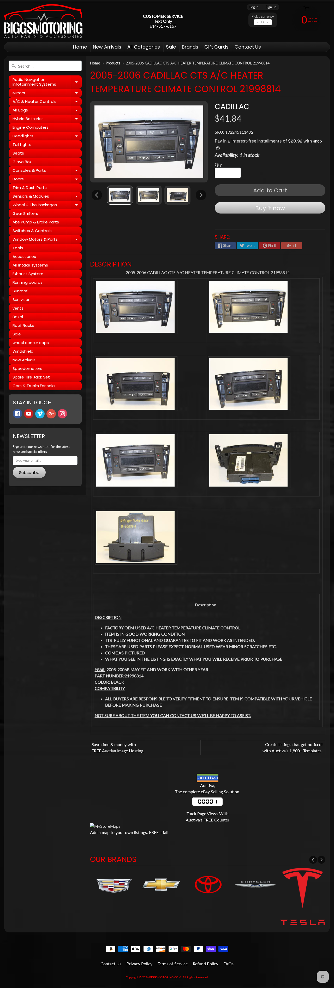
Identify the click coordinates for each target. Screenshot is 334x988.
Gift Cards (216, 47)
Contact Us (248, 47)
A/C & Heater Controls (47, 102)
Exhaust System (28, 273)
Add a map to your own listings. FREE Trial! (129, 832)
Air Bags (47, 111)
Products (113, 63)
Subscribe (29, 473)
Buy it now (270, 208)
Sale (171, 47)
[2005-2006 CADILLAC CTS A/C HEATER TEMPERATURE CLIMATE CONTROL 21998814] (120, 195)
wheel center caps (31, 342)
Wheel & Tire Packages (47, 205)
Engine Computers (31, 127)
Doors (47, 180)
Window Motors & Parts (47, 240)
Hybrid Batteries (47, 119)
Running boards (28, 282)
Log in (253, 7)
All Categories (143, 47)
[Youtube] (28, 413)
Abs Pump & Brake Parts (36, 222)
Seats (18, 153)
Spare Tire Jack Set (31, 377)
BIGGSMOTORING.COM (165, 977)
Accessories (24, 256)
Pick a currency (263, 17)
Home (80, 47)
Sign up (271, 7)
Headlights (47, 136)
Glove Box (22, 161)
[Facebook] (17, 413)
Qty (218, 164)
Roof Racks (23, 325)
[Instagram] (62, 413)
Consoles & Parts (47, 171)
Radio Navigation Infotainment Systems (47, 82)
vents (18, 308)
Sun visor (21, 299)
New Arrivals (107, 47)
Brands (190, 47)
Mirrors (47, 93)
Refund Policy (205, 963)
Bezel (18, 317)
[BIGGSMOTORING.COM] (43, 21)
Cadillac (232, 106)
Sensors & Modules (47, 197)
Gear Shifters (25, 213)
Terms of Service (173, 963)
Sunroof (20, 291)
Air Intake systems (30, 265)
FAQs (228, 963)
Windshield (23, 351)
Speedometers (27, 368)
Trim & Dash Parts (30, 187)
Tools (18, 248)
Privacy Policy (139, 963)
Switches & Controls (32, 230)
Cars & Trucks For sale (34, 385)
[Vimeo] (40, 413)
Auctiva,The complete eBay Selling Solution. (207, 788)
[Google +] (51, 413)
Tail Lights (22, 144)
